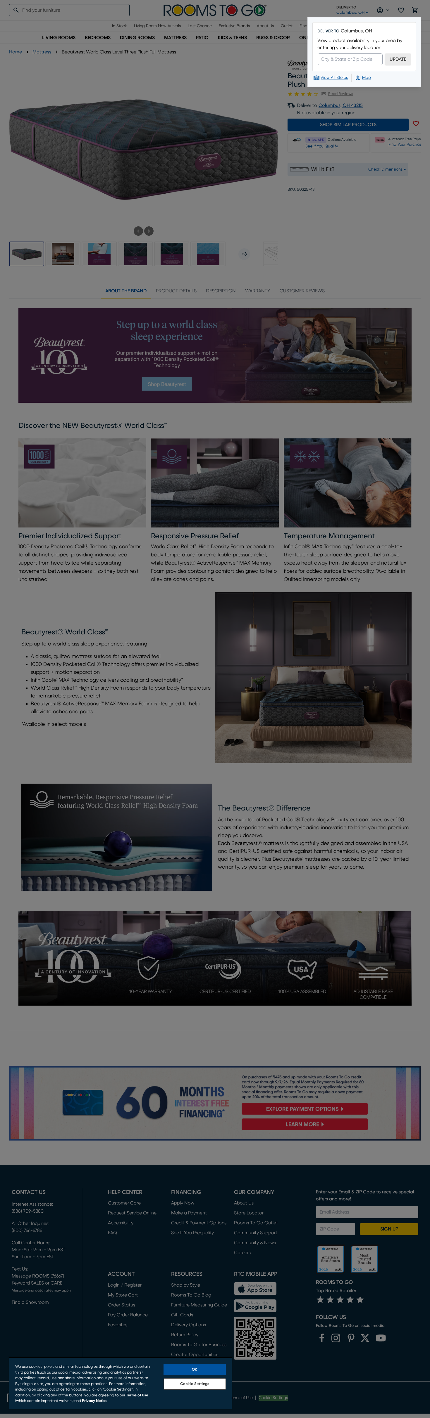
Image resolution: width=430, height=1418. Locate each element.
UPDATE (398, 59)
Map (366, 78)
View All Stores (334, 78)
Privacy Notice (95, 1401)
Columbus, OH (356, 31)
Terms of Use (137, 1395)
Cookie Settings (194, 1384)
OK (194, 1370)
